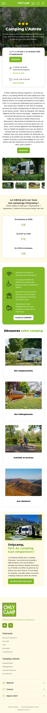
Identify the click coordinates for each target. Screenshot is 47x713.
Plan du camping (23, 318)
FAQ (3, 645)
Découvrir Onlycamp (9, 638)
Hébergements (7, 667)
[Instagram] (10, 625)
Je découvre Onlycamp (21, 581)
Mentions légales (13, 707)
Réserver (15, 59)
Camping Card (7, 652)
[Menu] (3, 3)
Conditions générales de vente (30, 707)
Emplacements (7, 663)
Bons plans (6, 648)
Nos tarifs (5, 641)
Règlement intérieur (23, 709)
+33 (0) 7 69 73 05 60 (21, 79)
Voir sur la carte (18, 73)
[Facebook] (4, 625)
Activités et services (9, 670)
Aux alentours (7, 674)
